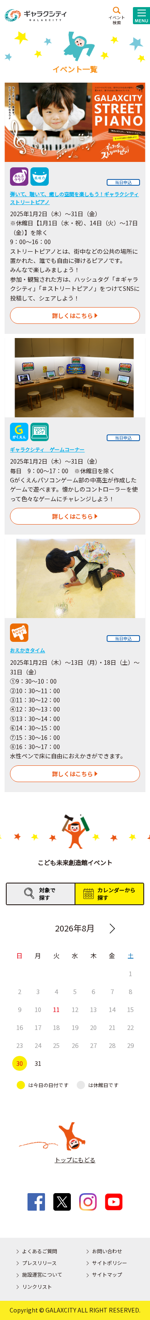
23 (19, 1045)
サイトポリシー (109, 1262)
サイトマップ (107, 1274)
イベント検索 (116, 19)
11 (56, 1009)
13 (93, 1009)
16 (19, 1027)
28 (112, 1045)
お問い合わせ (107, 1250)
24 (38, 1045)
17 (38, 1027)
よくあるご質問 (39, 1250)
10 (38, 1009)
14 (112, 1009)
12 (75, 1009)
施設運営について (42, 1274)
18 (56, 1027)
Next (113, 929)
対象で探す (47, 893)
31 (38, 1063)
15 (130, 1009)
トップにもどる (75, 1160)
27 (93, 1045)
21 (112, 1027)
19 (75, 1027)
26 (75, 1045)
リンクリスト (37, 1286)
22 (130, 1027)
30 (19, 1063)
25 (56, 1045)
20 (93, 1027)
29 (130, 1045)
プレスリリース (39, 1262)
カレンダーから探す (116, 893)
